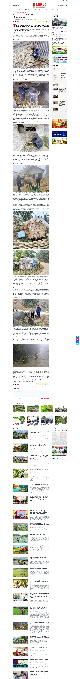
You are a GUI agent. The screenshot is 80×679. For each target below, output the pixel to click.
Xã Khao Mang (63, 71)
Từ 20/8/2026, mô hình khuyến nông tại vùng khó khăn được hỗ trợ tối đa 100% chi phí (58, 35)
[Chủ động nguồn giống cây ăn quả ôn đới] (19, 419)
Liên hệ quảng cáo (36, 0)
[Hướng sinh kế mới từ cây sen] (20, 538)
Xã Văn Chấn (63, 81)
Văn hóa (29, 9)
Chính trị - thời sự (18, 9)
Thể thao (39, 9)
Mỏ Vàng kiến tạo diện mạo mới (38, 484)
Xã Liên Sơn (56, 79)
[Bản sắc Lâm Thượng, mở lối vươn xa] (20, 549)
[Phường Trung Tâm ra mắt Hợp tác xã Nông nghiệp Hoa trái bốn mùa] (20, 663)
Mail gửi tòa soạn (28, 0)
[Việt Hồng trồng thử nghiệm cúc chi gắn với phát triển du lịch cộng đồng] (20, 640)
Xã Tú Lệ (55, 75)
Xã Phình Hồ (63, 77)
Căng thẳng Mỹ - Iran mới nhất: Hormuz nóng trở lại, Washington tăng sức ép (62, 103)
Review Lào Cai (57, 9)
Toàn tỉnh (55, 71)
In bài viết (17, 21)
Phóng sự (47, 9)
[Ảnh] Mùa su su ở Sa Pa (45, 412)
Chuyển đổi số (51, 9)
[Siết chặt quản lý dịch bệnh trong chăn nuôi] (20, 651)
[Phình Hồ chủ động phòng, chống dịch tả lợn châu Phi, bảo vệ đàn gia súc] (20, 583)
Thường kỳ (60, 430)
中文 (61, 0)
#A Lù (33, 381)
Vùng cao (54, 430)
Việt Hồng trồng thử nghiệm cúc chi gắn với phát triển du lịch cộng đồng (39, 637)
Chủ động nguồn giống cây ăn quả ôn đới (18, 424)
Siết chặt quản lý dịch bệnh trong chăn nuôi (38, 648)
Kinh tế (23, 9)
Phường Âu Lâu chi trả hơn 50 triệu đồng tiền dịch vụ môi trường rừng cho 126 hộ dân (39, 673)
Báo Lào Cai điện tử (40, 5)
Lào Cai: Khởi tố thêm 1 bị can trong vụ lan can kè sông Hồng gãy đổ (62, 97)
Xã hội (26, 9)
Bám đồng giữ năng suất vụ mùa (38, 568)
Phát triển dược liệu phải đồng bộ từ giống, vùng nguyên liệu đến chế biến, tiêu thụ (57, 39)
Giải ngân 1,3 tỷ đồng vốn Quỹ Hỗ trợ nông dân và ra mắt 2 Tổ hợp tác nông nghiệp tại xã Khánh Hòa (39, 512)
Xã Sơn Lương (56, 81)
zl (66, 0)
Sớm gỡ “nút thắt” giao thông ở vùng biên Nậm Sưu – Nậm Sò (58, 43)
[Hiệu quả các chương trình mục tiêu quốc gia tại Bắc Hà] (20, 473)
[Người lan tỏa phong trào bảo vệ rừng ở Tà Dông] (19, 408)
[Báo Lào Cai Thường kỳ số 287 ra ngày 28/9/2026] (59, 438)
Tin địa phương (55, 65)
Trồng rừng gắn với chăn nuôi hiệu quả (60, 424)
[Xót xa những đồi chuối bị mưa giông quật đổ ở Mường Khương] (20, 434)
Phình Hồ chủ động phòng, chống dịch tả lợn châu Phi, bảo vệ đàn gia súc (39, 581)
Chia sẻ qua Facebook (13, 21)
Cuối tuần (65, 430)
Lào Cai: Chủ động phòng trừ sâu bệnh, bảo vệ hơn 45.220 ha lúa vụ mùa (38, 609)
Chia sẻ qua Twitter (15, 21)
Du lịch (32, 9)
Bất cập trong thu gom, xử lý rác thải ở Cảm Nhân (33, 413)
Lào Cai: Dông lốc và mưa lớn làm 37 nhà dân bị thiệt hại (57, 28)
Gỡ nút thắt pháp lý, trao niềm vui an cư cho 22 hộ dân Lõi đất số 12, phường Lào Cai (58, 31)
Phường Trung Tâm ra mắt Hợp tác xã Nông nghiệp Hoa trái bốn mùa (39, 660)
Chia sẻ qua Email (18, 21)
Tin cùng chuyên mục (18, 429)
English (59, 0)
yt (65, 0)
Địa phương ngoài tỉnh (56, 69)
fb (63, 0)
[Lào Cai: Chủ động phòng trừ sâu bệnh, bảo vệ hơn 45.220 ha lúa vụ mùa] (20, 611)
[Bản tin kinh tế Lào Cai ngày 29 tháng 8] (55, 84)
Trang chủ (14, 10)
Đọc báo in (61, 9)
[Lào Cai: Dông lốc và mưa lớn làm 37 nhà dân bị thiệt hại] (59, 22)
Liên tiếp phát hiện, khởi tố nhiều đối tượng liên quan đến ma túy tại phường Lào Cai (62, 90)
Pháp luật (36, 9)
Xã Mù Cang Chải (56, 73)
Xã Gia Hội (62, 79)
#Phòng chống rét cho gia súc (23, 381)
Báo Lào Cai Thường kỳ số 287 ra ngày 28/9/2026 (59, 441)
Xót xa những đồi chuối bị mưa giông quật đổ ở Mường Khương (39, 431)
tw (77, 344)
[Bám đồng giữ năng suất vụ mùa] (20, 572)
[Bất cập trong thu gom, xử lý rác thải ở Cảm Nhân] (33, 408)
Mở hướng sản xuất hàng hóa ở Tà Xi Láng (39, 623)
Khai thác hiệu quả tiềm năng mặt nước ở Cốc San (39, 558)
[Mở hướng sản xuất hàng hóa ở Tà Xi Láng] (20, 626)
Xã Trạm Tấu (63, 75)
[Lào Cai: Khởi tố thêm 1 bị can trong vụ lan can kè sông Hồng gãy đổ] (55, 96)
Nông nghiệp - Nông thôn (21, 12)
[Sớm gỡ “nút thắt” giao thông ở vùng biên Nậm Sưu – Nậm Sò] (20, 447)
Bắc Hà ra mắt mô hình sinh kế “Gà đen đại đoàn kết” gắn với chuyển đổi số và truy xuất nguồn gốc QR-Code (39, 498)
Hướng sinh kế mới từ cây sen (37, 534)
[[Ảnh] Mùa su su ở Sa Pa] (47, 408)
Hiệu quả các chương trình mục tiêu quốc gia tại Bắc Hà (39, 470)
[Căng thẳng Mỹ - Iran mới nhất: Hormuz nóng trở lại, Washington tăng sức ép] (55, 102)
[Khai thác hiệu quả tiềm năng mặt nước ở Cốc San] (20, 561)
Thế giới (43, 9)
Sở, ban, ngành (63, 69)
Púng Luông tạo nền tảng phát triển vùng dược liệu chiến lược (60, 413)
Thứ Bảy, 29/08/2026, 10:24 (18, 0)
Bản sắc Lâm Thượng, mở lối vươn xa (39, 546)
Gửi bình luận (45, 398)
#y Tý (30, 381)
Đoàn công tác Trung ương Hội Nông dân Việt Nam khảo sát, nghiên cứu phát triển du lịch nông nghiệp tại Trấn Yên (39, 595)
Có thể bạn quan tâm (18, 403)
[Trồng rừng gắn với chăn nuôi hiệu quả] (61, 419)
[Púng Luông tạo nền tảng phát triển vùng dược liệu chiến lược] (61, 408)
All (66, 10)
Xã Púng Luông (63, 73)
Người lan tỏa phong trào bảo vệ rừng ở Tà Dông (19, 413)
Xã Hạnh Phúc (56, 77)
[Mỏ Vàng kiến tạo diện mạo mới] (20, 488)
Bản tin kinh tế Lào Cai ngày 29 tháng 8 (62, 84)
